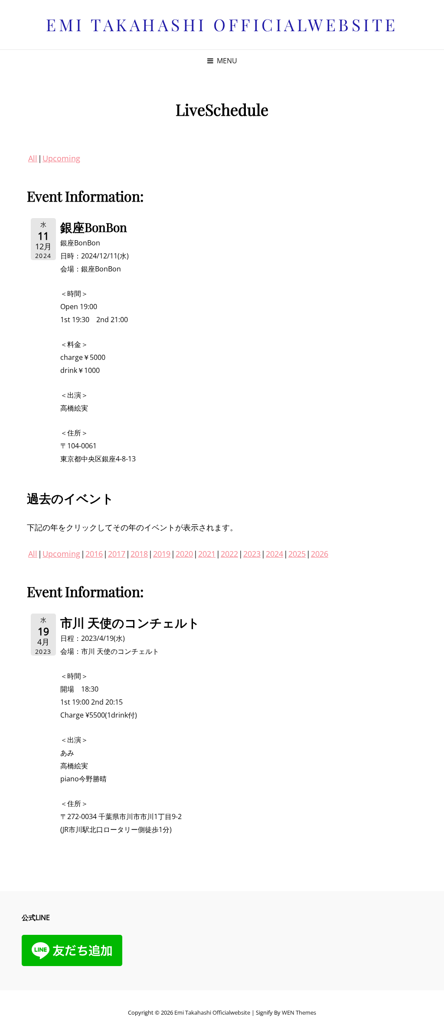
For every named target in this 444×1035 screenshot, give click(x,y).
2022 (229, 554)
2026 (319, 554)
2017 (116, 554)
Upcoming (61, 158)
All (32, 158)
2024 (274, 554)
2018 (139, 554)
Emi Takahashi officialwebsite (222, 24)
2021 (206, 554)
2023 (252, 554)
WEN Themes (299, 1012)
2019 (161, 554)
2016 (94, 554)
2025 (297, 554)
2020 (184, 554)
